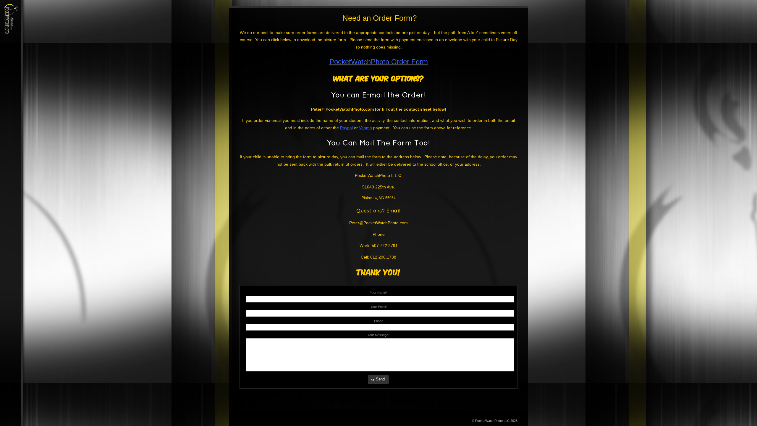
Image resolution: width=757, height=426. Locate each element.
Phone (378, 321)
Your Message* (378, 335)
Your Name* (378, 292)
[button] (378, 379)
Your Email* (379, 307)
